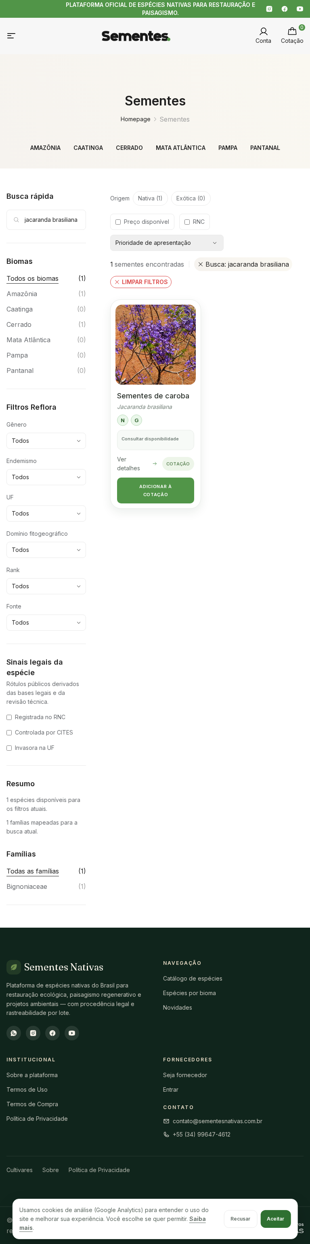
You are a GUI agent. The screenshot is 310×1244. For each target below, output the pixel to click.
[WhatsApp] (13, 1033)
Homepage (136, 119)
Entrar (170, 1089)
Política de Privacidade (37, 1118)
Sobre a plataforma (32, 1074)
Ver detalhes (128, 463)
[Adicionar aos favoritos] (185, 315)
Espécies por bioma (189, 992)
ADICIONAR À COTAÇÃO (155, 490)
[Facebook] (284, 9)
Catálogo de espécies (192, 978)
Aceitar (275, 1219)
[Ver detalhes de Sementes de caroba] (155, 345)
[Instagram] (269, 9)
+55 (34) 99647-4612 (201, 1134)
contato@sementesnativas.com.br (217, 1121)
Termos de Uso (27, 1089)
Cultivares (19, 1169)
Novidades (177, 1007)
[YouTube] (300, 9)
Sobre (50, 1169)
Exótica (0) (190, 198)
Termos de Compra (32, 1104)
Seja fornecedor (185, 1074)
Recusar (240, 1219)
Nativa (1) (150, 198)
